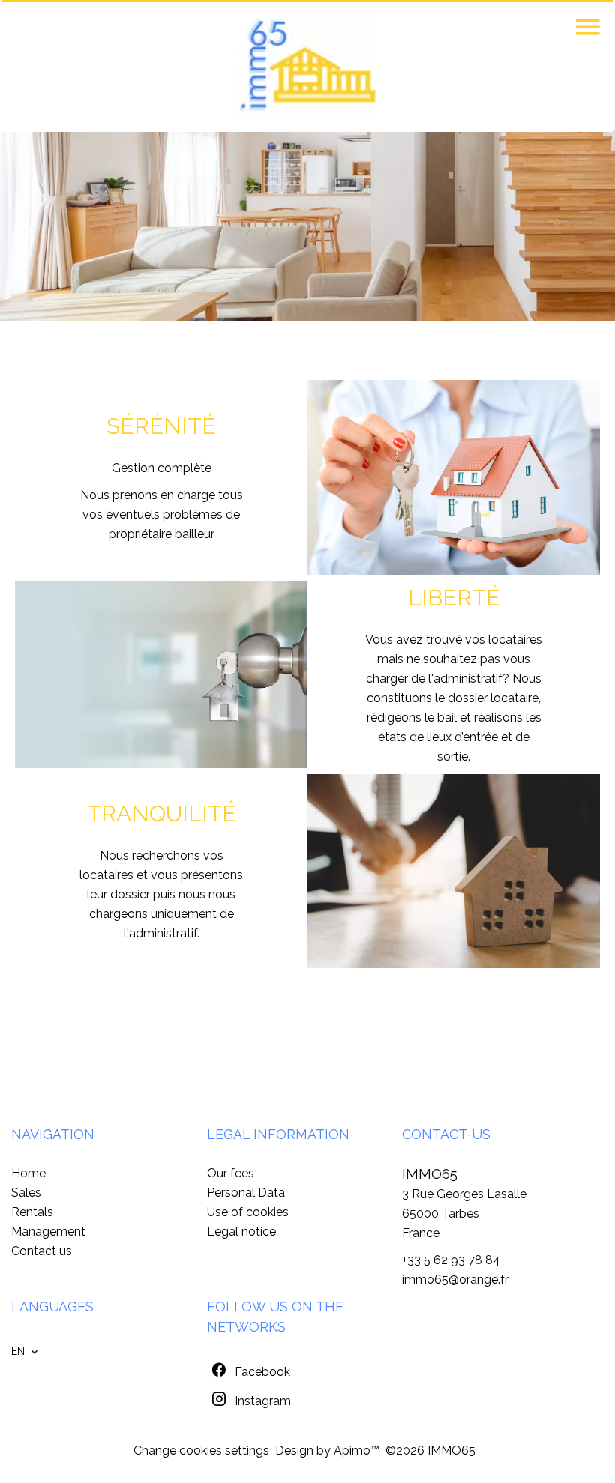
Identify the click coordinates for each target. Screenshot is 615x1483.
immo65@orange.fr (455, 1279)
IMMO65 (430, 1173)
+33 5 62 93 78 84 (451, 1260)
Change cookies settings (201, 1450)
